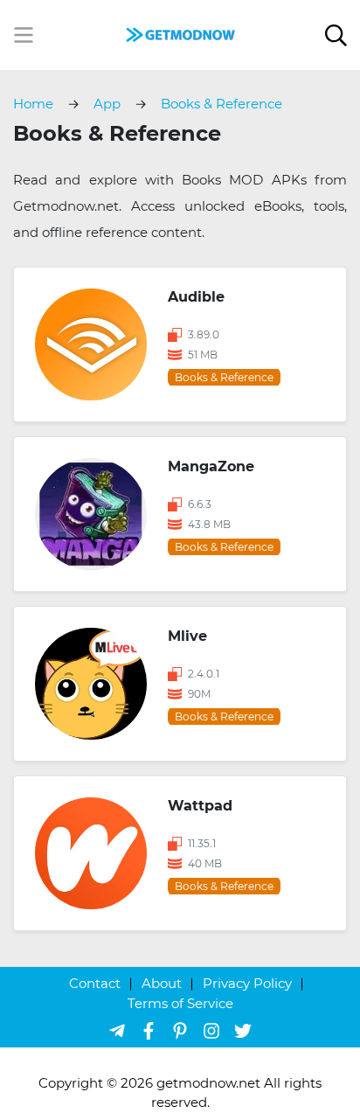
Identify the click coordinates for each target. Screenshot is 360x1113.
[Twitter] (243, 1030)
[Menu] (23, 35)
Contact (95, 983)
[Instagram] (211, 1030)
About (162, 983)
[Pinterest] (180, 1030)
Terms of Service (180, 1003)
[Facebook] (148, 1030)
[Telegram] (117, 1030)
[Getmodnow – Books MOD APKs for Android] (180, 33)
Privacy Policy (247, 983)
